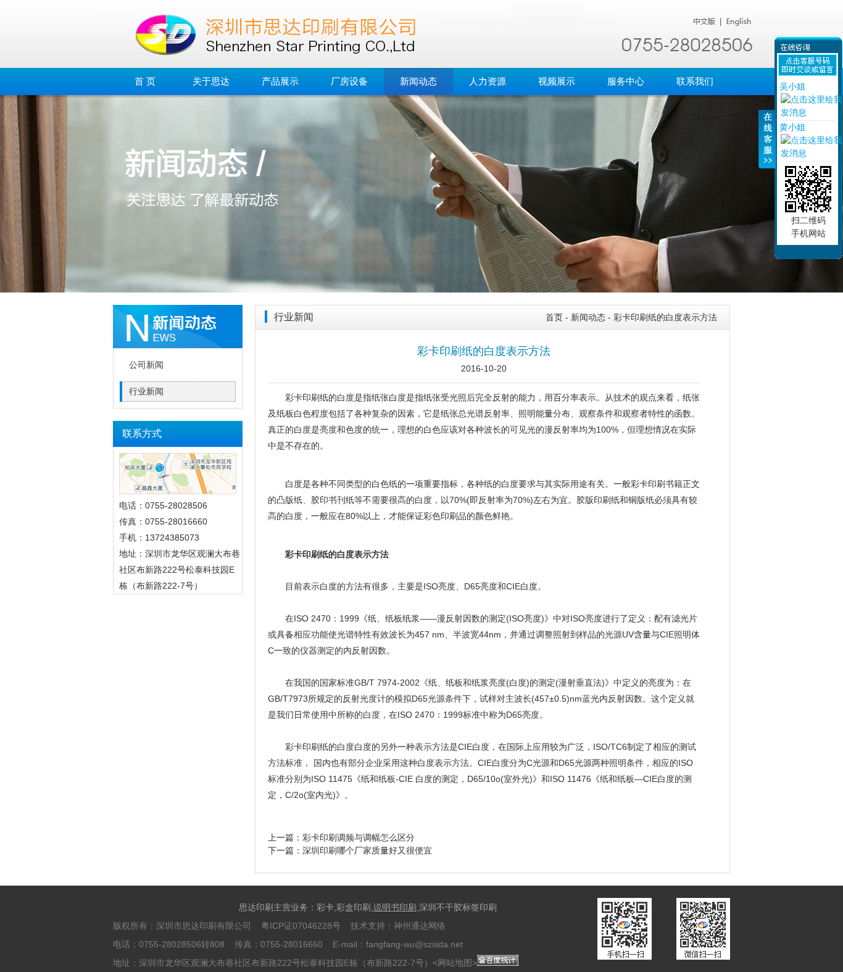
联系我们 (694, 81)
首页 (554, 317)
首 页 (145, 81)
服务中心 (625, 81)
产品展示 (280, 81)
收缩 (767, 146)
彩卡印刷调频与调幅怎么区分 (358, 837)
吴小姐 (792, 86)
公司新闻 (146, 365)
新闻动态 (418, 81)
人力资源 (487, 81)
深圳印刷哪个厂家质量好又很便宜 (367, 850)
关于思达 (211, 81)
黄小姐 (792, 127)
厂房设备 (349, 81)
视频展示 (556, 81)
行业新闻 (146, 391)
